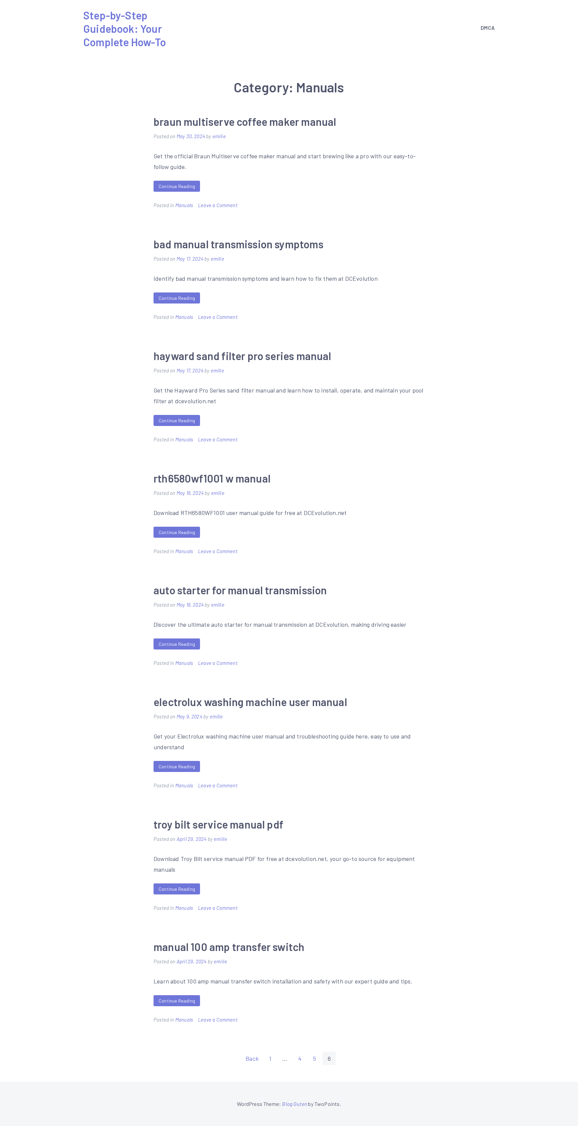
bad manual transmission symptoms (238, 244)
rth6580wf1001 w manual (212, 478)
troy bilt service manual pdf (218, 824)
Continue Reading (177, 186)
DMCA (488, 28)
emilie (219, 136)
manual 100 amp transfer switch (229, 946)
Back (252, 1058)
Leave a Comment (217, 205)
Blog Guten (294, 1104)
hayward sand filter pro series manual (242, 355)
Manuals (184, 205)
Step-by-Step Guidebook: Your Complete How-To (124, 28)
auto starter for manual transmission (240, 590)
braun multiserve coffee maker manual (245, 121)
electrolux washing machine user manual (250, 701)
